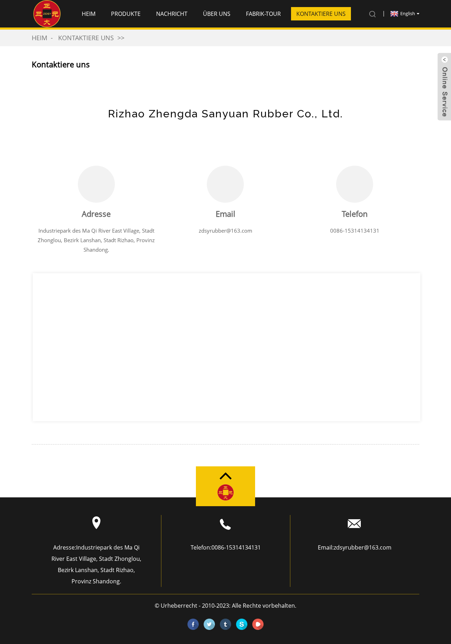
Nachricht (171, 14)
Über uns (216, 14)
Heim (88, 14)
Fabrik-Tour (263, 14)
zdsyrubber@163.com (225, 230)
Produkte (126, 14)
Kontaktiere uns (321, 14)
